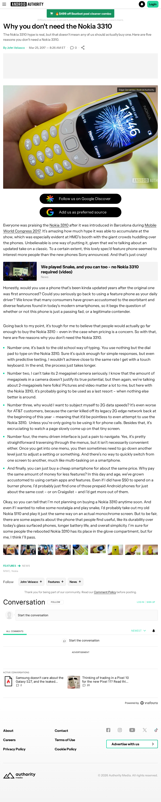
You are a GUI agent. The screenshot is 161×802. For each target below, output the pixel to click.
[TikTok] (156, 730)
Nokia (15, 571)
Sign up (151, 602)
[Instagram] (120, 730)
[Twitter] (145, 730)
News (26, 565)
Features (9, 565)
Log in (140, 602)
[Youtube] (132, 730)
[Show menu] (4, 4)
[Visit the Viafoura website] (149, 703)
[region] (80, 652)
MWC (6, 571)
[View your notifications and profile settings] (153, 631)
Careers (9, 740)
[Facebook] (108, 730)
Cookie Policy (66, 749)
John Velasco (16, 48)
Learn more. (117, 20)
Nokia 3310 (59, 225)
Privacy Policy (14, 749)
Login (153, 4)
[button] (80, 4)
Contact (61, 730)
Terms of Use (65, 740)
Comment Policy (105, 592)
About (8, 730)
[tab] (15, 631)
